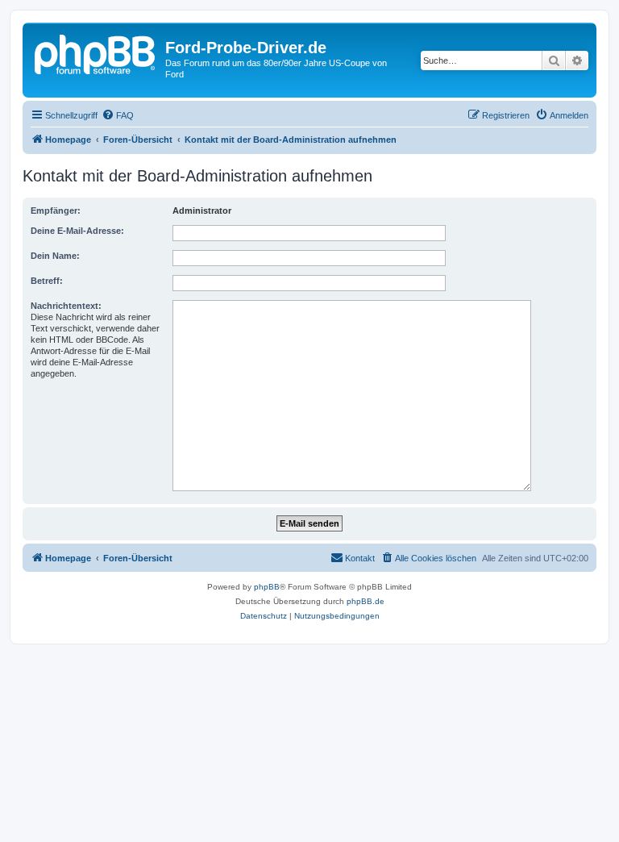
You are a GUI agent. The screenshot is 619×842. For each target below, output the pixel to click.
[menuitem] (118, 115)
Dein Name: (55, 256)
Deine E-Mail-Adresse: (77, 231)
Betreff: (47, 281)
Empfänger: (56, 210)
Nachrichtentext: (66, 306)
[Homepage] (96, 52)
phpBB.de (365, 601)
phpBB (267, 586)
